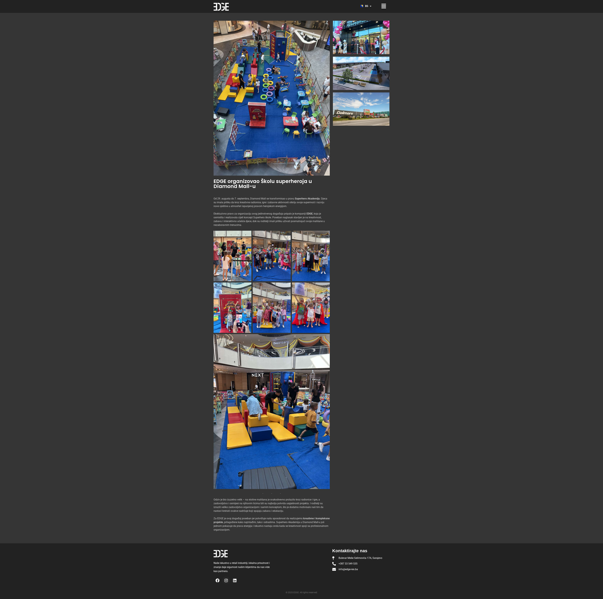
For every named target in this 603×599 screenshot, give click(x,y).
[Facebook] (217, 580)
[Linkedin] (235, 580)
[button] (381, 6)
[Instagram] (226, 580)
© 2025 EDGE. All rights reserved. (302, 592)
